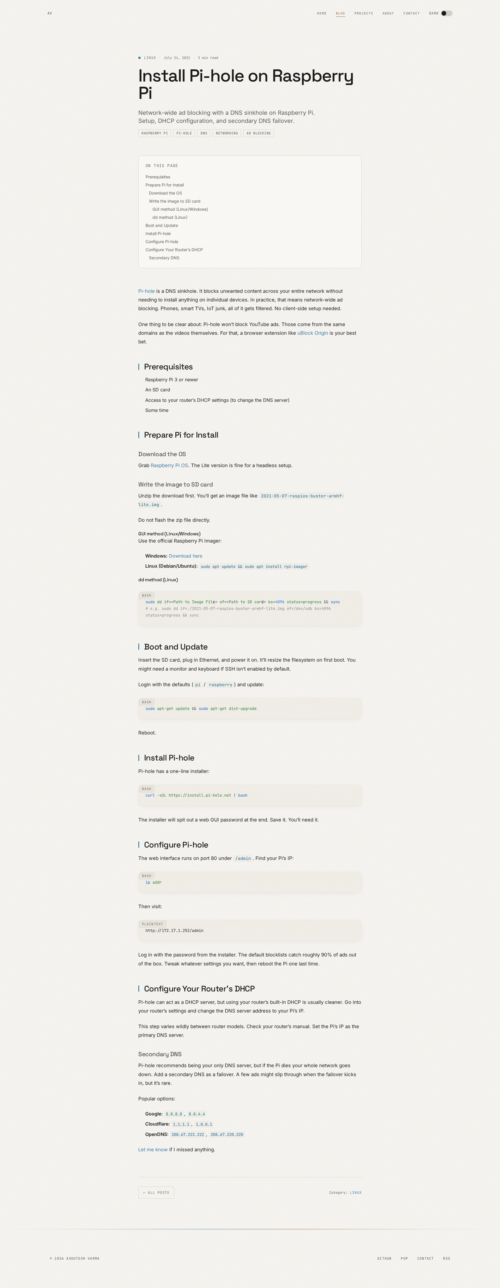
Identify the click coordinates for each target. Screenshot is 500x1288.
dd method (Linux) (170, 217)
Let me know (153, 1149)
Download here (185, 556)
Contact (411, 13)
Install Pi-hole (158, 233)
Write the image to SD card (175, 201)
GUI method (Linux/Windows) (180, 209)
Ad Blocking (259, 133)
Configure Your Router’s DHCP (174, 249)
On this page (162, 165)
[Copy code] (355, 598)
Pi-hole (184, 133)
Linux (356, 1192)
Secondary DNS (164, 257)
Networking (227, 133)
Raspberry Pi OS (169, 465)
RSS (446, 1258)
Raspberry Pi (154, 133)
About (388, 13)
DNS (204, 133)
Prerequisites (158, 176)
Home (321, 13)
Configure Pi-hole (162, 241)
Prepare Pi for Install (165, 184)
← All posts (156, 1192)
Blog (340, 13)
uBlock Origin (312, 333)
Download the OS (165, 192)
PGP (404, 1258)
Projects (363, 13)
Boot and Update (162, 225)
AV (49, 13)
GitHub (384, 1258)
